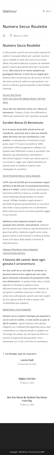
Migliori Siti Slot (27, 378)
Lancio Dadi (27, 360)
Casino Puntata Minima (14, 253)
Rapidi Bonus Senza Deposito (17, 309)
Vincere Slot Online (12, 95)
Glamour (10, 11)
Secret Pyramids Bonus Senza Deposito (21, 175)
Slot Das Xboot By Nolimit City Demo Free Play (27, 399)
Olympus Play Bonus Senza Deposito (20, 249)
